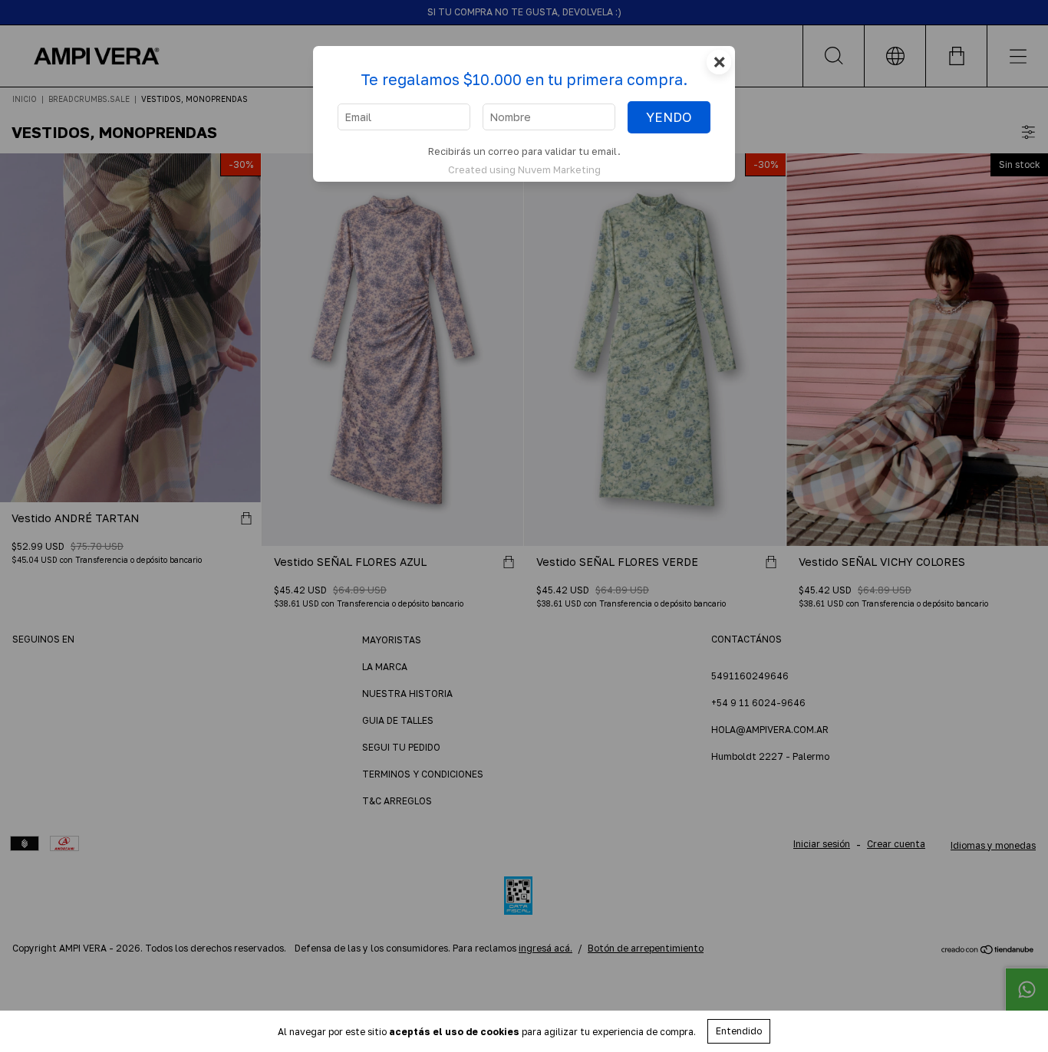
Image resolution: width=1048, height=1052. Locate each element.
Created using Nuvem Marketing (524, 169)
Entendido (739, 1031)
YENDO (669, 117)
